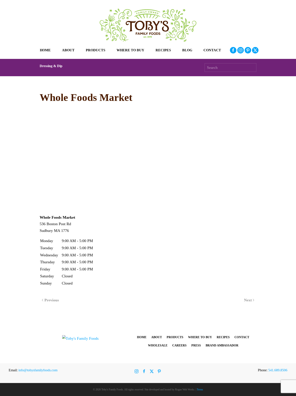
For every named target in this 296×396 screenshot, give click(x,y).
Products (175, 337)
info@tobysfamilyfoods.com (37, 370)
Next (248, 300)
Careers (179, 345)
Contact (212, 50)
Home (45, 50)
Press (196, 345)
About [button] (68, 50)
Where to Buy (130, 50)
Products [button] (95, 50)
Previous (51, 300)
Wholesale (158, 345)
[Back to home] (148, 25)
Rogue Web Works (184, 389)
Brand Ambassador (222, 345)
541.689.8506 (277, 370)
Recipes (163, 50)
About (156, 337)
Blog (187, 50)
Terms (200, 389)
